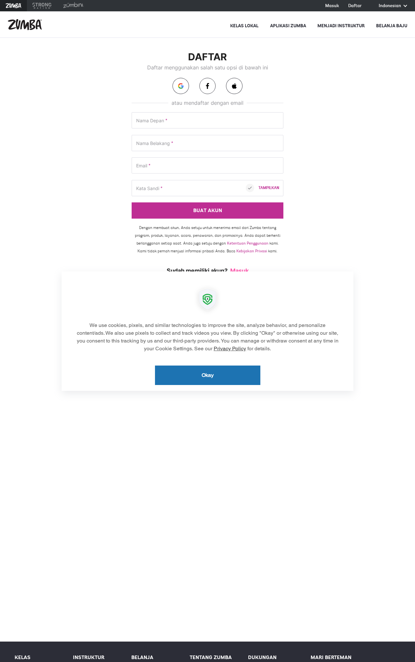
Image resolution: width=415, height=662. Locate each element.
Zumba (13, 5)
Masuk (332, 6)
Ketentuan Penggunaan (247, 243)
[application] (207, 331)
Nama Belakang (154, 143)
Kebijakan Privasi (251, 251)
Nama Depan (151, 120)
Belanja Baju (391, 25)
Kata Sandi (149, 188)
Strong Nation (42, 5)
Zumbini (73, 5)
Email (143, 165)
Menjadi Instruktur (341, 25)
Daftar (355, 6)
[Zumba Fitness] (25, 24)
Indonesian (390, 6)
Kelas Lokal (244, 25)
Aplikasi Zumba (288, 25)
